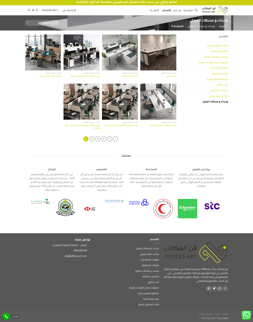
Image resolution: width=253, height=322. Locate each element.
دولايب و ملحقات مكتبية (216, 56)
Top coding (222, 318)
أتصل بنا (154, 10)
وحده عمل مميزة (130, 75)
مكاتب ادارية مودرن (218, 96)
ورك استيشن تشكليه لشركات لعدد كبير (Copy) (82, 126)
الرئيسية (188, 10)
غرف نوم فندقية (220, 73)
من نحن (177, 10)
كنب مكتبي (222, 84)
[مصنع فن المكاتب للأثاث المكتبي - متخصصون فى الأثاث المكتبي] (215, 10)
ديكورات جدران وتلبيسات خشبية (213, 62)
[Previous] (217, 202)
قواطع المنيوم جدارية (217, 79)
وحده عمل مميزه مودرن (50, 75)
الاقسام (166, 10)
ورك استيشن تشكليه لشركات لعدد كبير (121, 125)
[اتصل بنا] (6, 316)
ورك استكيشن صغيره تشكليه (163, 125)
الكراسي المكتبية (219, 51)
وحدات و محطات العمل (201, 26)
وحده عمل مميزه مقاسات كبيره (85, 75)
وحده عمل (171, 75)
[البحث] (196, 10)
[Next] (34, 202)
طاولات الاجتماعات (218, 68)
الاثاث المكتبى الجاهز (217, 45)
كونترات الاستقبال (219, 90)
